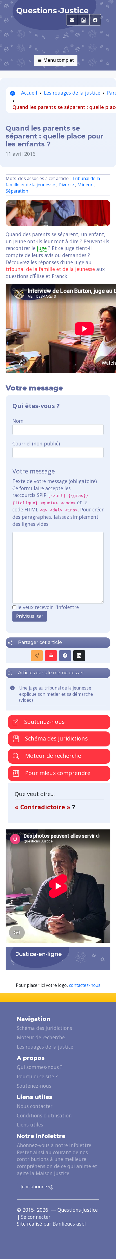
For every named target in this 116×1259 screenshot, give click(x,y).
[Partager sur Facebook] (65, 655)
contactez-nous (85, 985)
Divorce (66, 185)
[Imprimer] (51, 655)
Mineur (85, 185)
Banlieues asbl (69, 1223)
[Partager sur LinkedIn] (79, 655)
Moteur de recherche (52, 755)
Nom (18, 420)
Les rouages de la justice (72, 92)
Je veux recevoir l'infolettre (48, 607)
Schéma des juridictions (56, 738)
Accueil (28, 92)
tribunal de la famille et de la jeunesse (50, 269)
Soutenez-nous (44, 721)
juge (42, 248)
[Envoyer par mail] (37, 655)
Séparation (17, 191)
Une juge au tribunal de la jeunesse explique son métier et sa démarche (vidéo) (56, 694)
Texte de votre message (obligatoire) (54, 481)
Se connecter (35, 1216)
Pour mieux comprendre (57, 773)
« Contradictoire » (43, 807)
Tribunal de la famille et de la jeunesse (53, 182)
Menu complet (58, 60)
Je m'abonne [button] (34, 1186)
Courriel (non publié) (36, 443)
